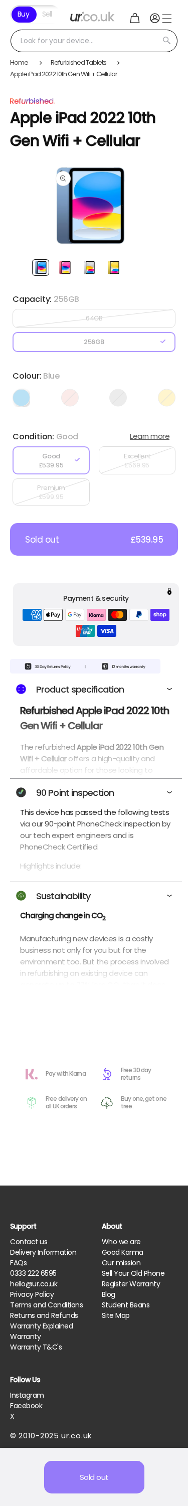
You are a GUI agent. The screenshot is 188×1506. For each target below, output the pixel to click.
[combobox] (94, 41)
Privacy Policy (32, 1294)
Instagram (27, 1395)
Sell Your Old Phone (133, 1273)
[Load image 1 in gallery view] (41, 267)
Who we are (121, 1242)
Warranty (25, 1336)
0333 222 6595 (33, 1273)
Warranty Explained (41, 1326)
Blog (108, 1294)
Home (19, 62)
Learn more (149, 436)
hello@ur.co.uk (33, 1284)
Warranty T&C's (36, 1347)
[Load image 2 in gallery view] (65, 267)
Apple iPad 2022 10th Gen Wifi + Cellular (63, 74)
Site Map (116, 1315)
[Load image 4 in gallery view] (113, 267)
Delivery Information (43, 1252)
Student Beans (126, 1305)
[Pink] (70, 397)
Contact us (28, 1242)
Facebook (26, 1406)
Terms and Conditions (46, 1305)
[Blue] (21, 397)
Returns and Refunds (44, 1315)
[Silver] (118, 397)
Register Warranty (131, 1284)
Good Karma (122, 1252)
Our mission (121, 1263)
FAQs (18, 1263)
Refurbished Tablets (78, 62)
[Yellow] (166, 397)
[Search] (166, 41)
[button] (135, 18)
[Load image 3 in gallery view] (89, 267)
